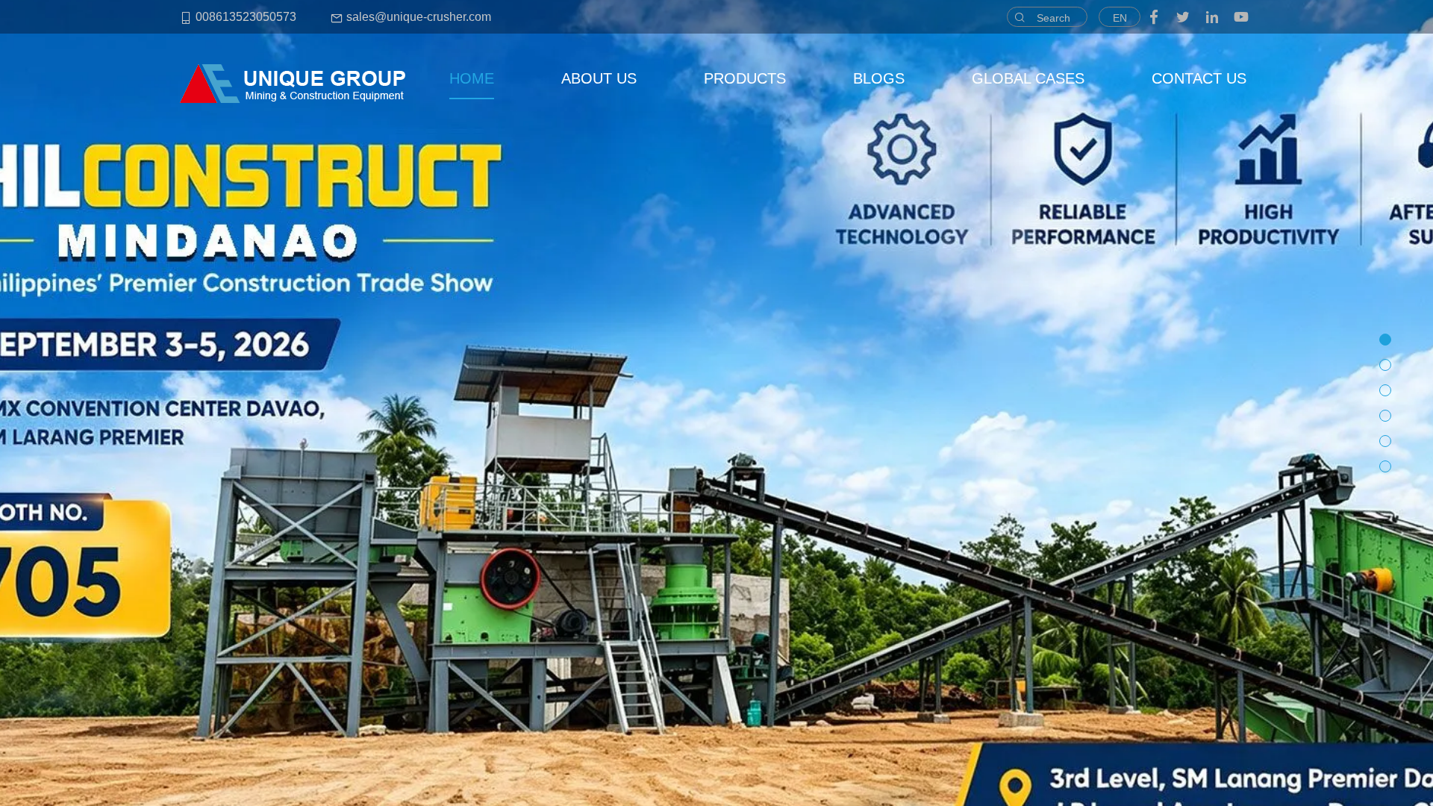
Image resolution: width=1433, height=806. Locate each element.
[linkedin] (1212, 17)
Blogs (879, 78)
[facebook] (1154, 17)
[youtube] (1241, 17)
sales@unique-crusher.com (417, 16)
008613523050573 (244, 16)
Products (745, 78)
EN (1120, 18)
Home (471, 78)
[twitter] (1183, 17)
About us (599, 78)
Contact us (1199, 78)
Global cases (1028, 78)
